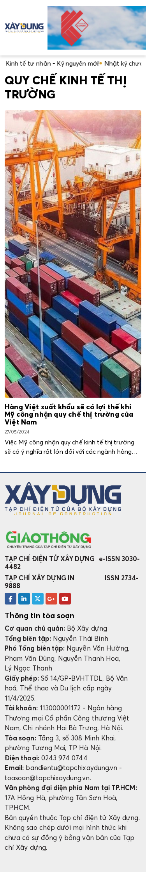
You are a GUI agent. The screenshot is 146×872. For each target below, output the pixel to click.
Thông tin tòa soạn (39, 615)
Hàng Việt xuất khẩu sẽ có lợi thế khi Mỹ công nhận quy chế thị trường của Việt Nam (69, 415)
